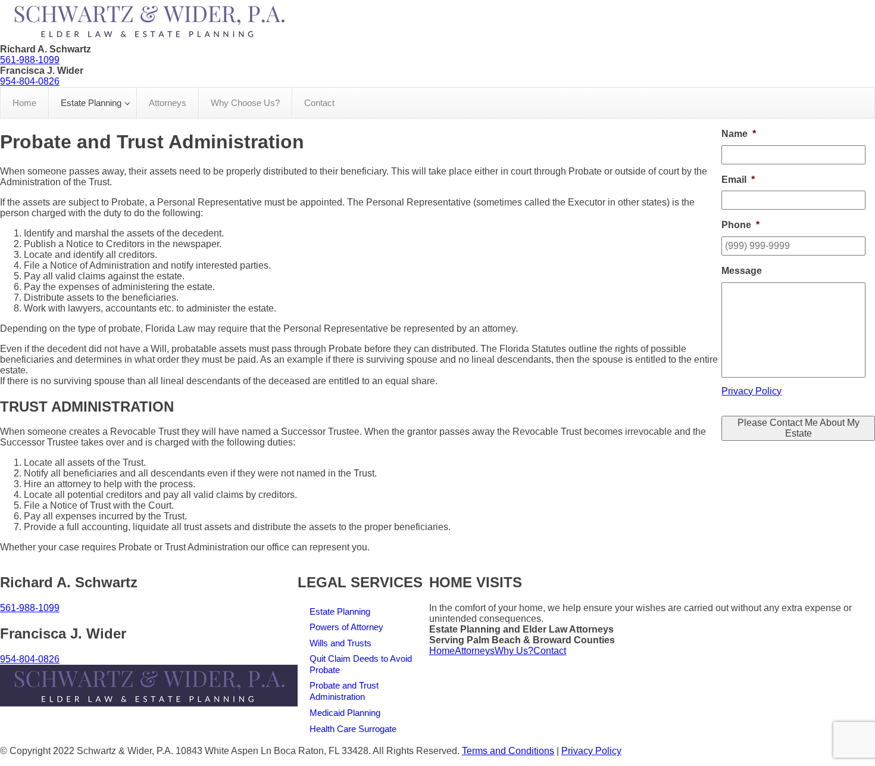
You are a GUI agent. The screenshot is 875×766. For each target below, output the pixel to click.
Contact (549, 651)
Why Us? (514, 651)
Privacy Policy (751, 391)
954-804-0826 (30, 81)
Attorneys (475, 651)
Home (442, 651)
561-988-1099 (30, 60)
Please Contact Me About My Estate (799, 428)
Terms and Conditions (508, 751)
